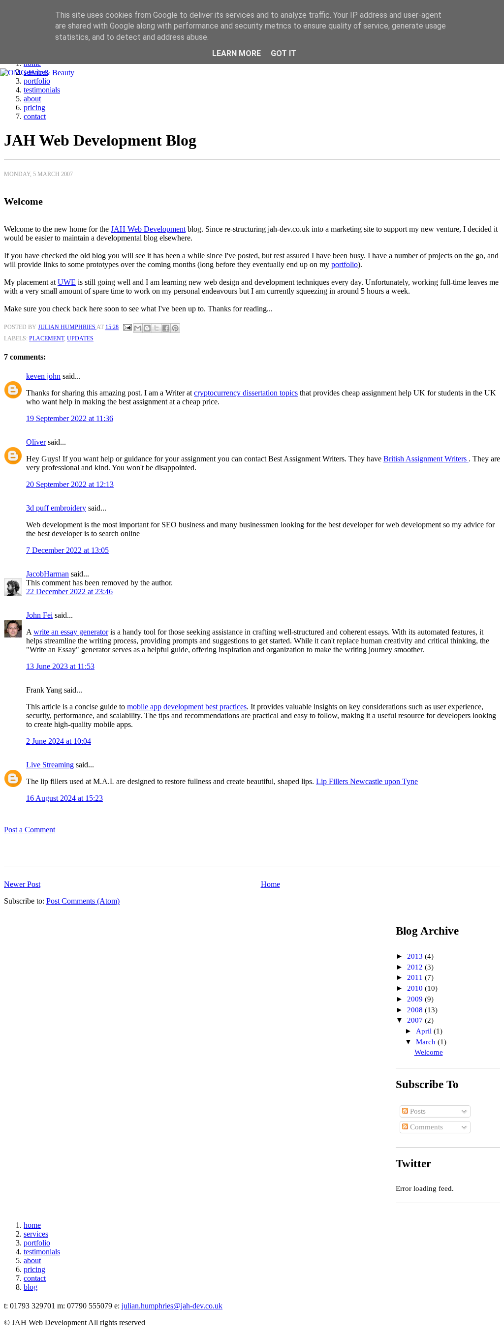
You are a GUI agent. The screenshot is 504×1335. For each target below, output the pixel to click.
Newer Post (22, 884)
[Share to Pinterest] (175, 328)
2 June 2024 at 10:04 (58, 741)
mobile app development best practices (187, 706)
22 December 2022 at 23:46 (69, 591)
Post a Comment (29, 829)
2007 (416, 1020)
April (425, 1031)
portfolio (37, 81)
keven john (43, 376)
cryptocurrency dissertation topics (246, 393)
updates (80, 338)
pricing (34, 107)
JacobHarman (47, 574)
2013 (416, 956)
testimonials (42, 90)
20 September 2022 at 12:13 (70, 484)
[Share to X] (156, 328)
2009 (416, 999)
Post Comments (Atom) (83, 901)
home (32, 1225)
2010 (416, 988)
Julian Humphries (67, 327)
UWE (67, 282)
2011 (416, 977)
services (36, 1234)
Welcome (428, 1052)
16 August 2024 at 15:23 (64, 798)
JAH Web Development (148, 229)
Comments (425, 1127)
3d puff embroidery (56, 508)
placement (46, 338)
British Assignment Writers (426, 459)
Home (270, 884)
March (427, 1042)
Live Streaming (50, 764)
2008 (416, 1010)
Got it (283, 53)
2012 (416, 967)
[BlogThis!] (147, 328)
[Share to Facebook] (166, 328)
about (32, 98)
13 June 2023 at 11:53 (60, 666)
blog (30, 1287)
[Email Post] (126, 327)
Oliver (36, 442)
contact (35, 116)
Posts (417, 1111)
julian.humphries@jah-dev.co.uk (172, 1306)
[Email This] (138, 328)
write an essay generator (70, 632)
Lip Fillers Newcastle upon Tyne (367, 781)
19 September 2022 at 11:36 (69, 418)
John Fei (39, 615)
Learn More (236, 53)
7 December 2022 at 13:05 (67, 550)
